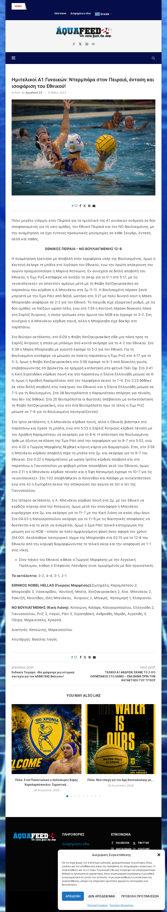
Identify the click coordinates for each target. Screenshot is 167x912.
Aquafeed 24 (33, 92)
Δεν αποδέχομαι (101, 896)
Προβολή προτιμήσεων (140, 896)
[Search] (153, 58)
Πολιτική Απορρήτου (121, 905)
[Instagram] (86, 44)
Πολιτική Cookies (97, 905)
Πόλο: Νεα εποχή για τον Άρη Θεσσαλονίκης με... (120, 780)
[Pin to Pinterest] (89, 205)
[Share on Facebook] (80, 205)
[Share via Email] (93, 205)
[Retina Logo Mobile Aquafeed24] (34, 836)
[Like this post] (76, 205)
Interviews (60, 13)
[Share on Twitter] (84, 205)
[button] (159, 855)
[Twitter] (80, 44)
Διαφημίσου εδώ (80, 13)
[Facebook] (73, 44)
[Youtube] (93, 44)
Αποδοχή (73, 896)
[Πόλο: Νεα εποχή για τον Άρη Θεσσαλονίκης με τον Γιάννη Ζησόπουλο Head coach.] (120, 739)
